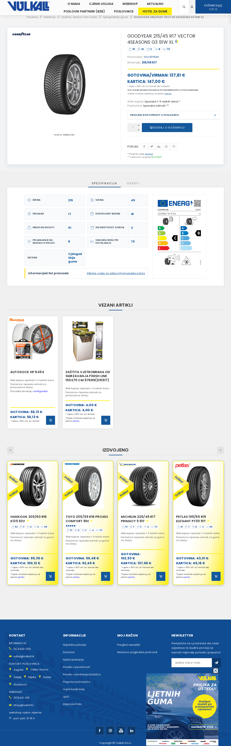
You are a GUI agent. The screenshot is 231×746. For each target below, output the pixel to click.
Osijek (17, 677)
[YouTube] (121, 730)
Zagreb (18, 670)
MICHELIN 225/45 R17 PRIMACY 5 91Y (83, 518)
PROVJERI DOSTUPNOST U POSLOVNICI (154, 115)
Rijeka (32, 677)
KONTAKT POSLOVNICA (24, 664)
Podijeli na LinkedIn (159, 146)
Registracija (194, 10)
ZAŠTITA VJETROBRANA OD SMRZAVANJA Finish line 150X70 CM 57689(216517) (88, 376)
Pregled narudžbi (128, 645)
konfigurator (41, 391)
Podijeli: (133, 146)
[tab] (104, 183)
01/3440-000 (22, 649)
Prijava (194, 3)
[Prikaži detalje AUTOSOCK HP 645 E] (32, 341)
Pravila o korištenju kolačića (82, 674)
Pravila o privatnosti (76, 667)
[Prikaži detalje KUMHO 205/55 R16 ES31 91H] (198, 486)
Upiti (66, 696)
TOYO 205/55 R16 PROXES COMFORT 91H (31, 518)
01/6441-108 (21, 698)
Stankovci (20, 684)
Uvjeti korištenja (74, 689)
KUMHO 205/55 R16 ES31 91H (196, 518)
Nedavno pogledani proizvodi (137, 652)
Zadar (47, 677)
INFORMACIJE (17, 643)
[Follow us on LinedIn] (131, 730)
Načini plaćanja (73, 659)
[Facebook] (99, 730)
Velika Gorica (39, 669)
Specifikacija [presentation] (104, 183)
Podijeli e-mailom (151, 146)
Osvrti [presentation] (133, 183)
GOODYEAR (151, 57)
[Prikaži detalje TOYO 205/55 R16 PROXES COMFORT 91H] (33, 486)
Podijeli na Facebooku (144, 146)
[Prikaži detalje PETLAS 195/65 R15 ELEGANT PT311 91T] (143, 486)
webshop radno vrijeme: (25, 712)
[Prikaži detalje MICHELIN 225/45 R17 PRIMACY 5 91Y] (88, 486)
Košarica (212, 7)
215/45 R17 (149, 62)
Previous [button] (10, 450)
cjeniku (168, 93)
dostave (149, 154)
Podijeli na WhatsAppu (166, 146)
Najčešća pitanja (74, 645)
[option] (32, 372)
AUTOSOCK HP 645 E (27, 372)
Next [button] (220, 450)
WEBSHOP (15, 692)
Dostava (69, 652)
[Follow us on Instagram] (110, 730)
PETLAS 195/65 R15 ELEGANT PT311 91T (136, 518)
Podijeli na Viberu (174, 146)
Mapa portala (72, 704)
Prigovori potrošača (76, 682)
